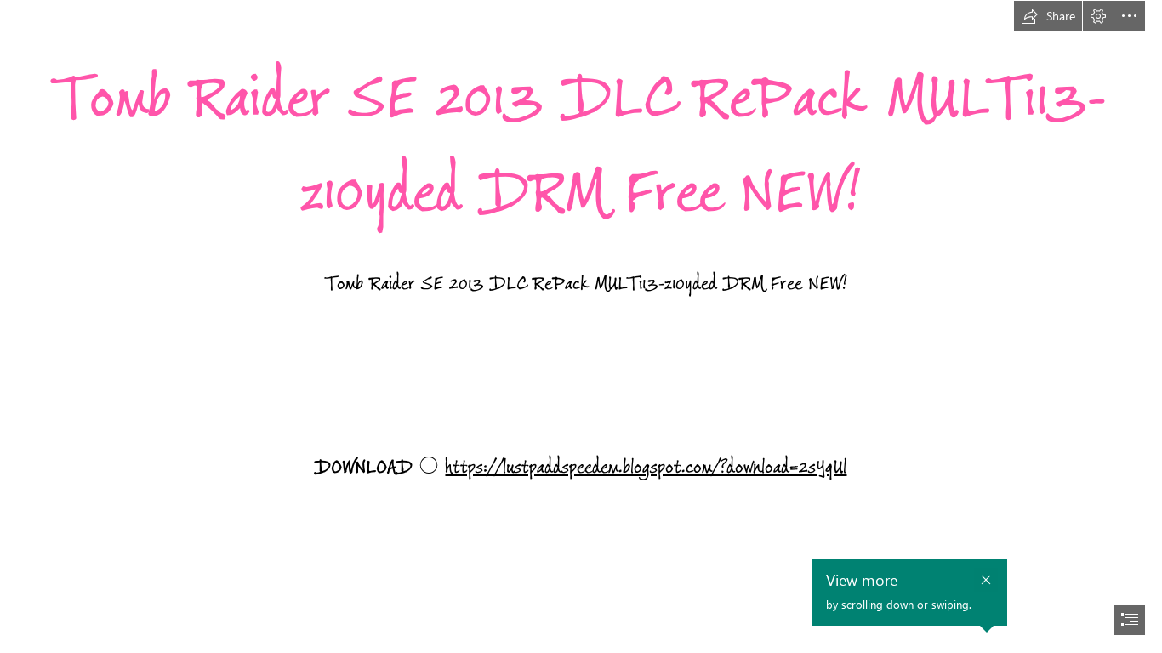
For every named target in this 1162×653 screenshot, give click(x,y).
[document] (581, 326)
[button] (1048, 16)
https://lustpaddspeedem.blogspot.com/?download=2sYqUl (645, 467)
